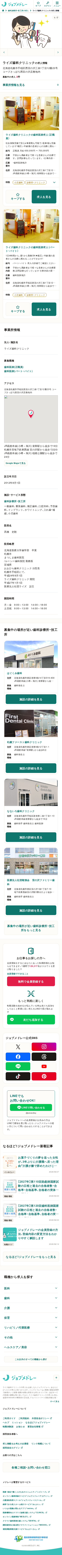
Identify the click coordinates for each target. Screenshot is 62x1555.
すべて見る (54, 1401)
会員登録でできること (18, 973)
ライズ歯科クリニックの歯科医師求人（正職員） (30, 136)
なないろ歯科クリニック (21, 811)
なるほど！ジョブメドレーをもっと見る (31, 1257)
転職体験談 (8, 1426)
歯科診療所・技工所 (15, 501)
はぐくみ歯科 (14, 673)
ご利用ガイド (9, 1418)
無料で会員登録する (31, 981)
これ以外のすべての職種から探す (31, 1359)
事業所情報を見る (14, 85)
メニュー (57, 5)
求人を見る (44, 197)
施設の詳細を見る (35, 700)
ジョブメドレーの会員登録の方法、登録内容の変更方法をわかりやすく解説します (38, 1234)
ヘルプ (6, 1422)
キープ (38, 5)
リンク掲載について (41, 1443)
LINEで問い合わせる (33, 1107)
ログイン (47, 5)
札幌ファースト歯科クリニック (24, 742)
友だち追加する (33, 1019)
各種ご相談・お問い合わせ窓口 (31, 1467)
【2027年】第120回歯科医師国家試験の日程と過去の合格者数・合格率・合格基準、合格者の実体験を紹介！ (38, 1210)
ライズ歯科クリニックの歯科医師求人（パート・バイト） (30, 248)
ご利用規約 (23, 1418)
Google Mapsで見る (16, 463)
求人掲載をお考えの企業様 (16, 1443)
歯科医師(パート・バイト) (18, 371)
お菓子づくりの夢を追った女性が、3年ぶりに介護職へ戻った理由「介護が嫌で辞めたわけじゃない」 (38, 1162)
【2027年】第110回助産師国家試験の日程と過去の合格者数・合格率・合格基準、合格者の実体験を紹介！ (38, 1186)
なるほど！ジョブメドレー (37, 1422)
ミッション (17, 1422)
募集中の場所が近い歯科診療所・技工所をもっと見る (31, 928)
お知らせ (20, 1426)
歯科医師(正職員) (14, 367)
